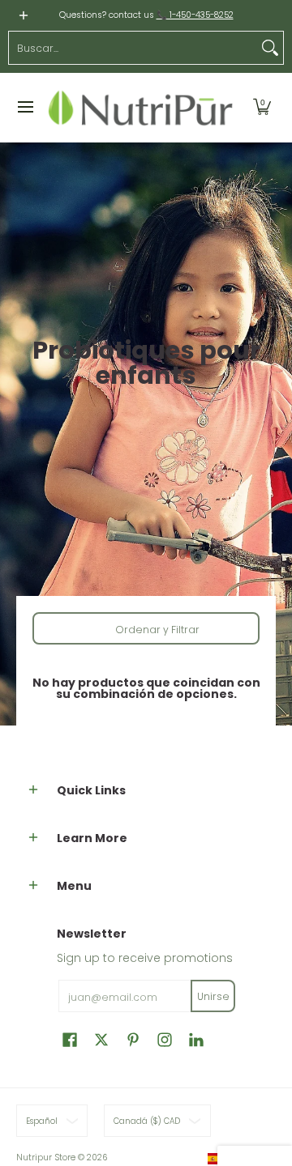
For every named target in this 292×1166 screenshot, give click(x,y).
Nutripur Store (45, 1157)
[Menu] (24, 108)
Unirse (213, 996)
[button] (262, 108)
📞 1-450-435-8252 (195, 15)
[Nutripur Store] (140, 107)
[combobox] (133, 48)
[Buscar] (270, 48)
